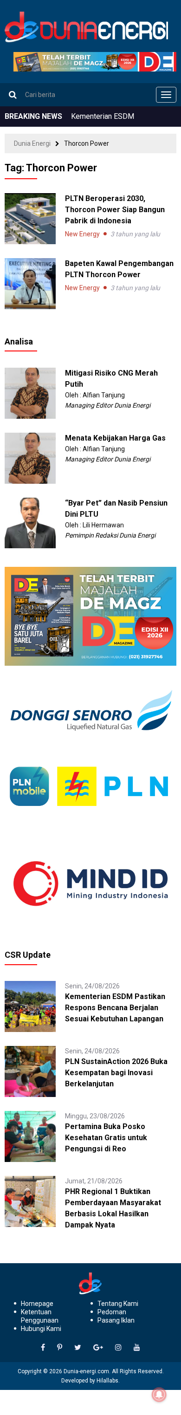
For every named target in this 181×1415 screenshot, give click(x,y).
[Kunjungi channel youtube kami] (136, 1348)
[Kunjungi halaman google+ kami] (98, 1348)
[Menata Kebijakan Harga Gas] (30, 457)
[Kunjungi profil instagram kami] (118, 1348)
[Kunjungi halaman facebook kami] (43, 1348)
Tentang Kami (117, 1303)
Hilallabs (107, 1380)
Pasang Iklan (116, 1320)
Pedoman (111, 1312)
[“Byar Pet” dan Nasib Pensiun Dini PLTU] (30, 522)
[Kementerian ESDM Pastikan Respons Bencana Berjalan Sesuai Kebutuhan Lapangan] (30, 1006)
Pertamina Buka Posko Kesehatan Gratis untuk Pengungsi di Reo (106, 1137)
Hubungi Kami (41, 1328)
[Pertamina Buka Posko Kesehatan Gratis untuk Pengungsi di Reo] (30, 1136)
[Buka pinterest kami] (59, 1348)
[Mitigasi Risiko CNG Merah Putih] (30, 392)
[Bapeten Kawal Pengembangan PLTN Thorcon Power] (30, 283)
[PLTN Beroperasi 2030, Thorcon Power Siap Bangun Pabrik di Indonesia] (30, 218)
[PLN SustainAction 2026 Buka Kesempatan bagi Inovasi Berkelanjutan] (30, 1071)
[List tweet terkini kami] (77, 1348)
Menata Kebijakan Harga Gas (115, 438)
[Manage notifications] (159, 1394)
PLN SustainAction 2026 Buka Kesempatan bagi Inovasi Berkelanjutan (116, 1072)
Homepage (37, 1303)
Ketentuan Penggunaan (39, 1316)
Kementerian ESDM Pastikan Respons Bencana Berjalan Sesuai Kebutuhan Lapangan (115, 1007)
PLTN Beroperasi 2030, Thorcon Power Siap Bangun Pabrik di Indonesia (115, 209)
